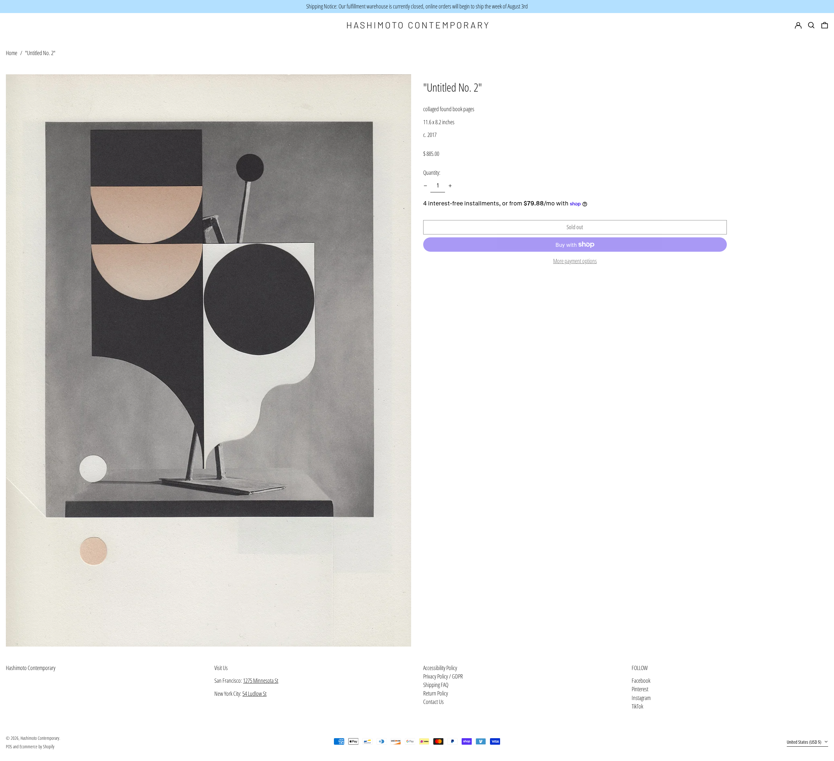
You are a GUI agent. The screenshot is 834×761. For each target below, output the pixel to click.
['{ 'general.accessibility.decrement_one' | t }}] (425, 186)
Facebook (641, 680)
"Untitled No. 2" (40, 53)
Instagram (641, 698)
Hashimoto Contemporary (30, 668)
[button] (824, 25)
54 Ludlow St (254, 693)
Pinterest (640, 689)
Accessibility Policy (440, 668)
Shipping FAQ (435, 685)
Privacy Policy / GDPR (443, 676)
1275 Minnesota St (260, 680)
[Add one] (450, 186)
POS (9, 746)
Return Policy (435, 693)
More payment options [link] (575, 261)
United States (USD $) (804, 742)
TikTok (637, 706)
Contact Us (433, 702)
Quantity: (431, 172)
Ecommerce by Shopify (37, 746)
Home (11, 53)
